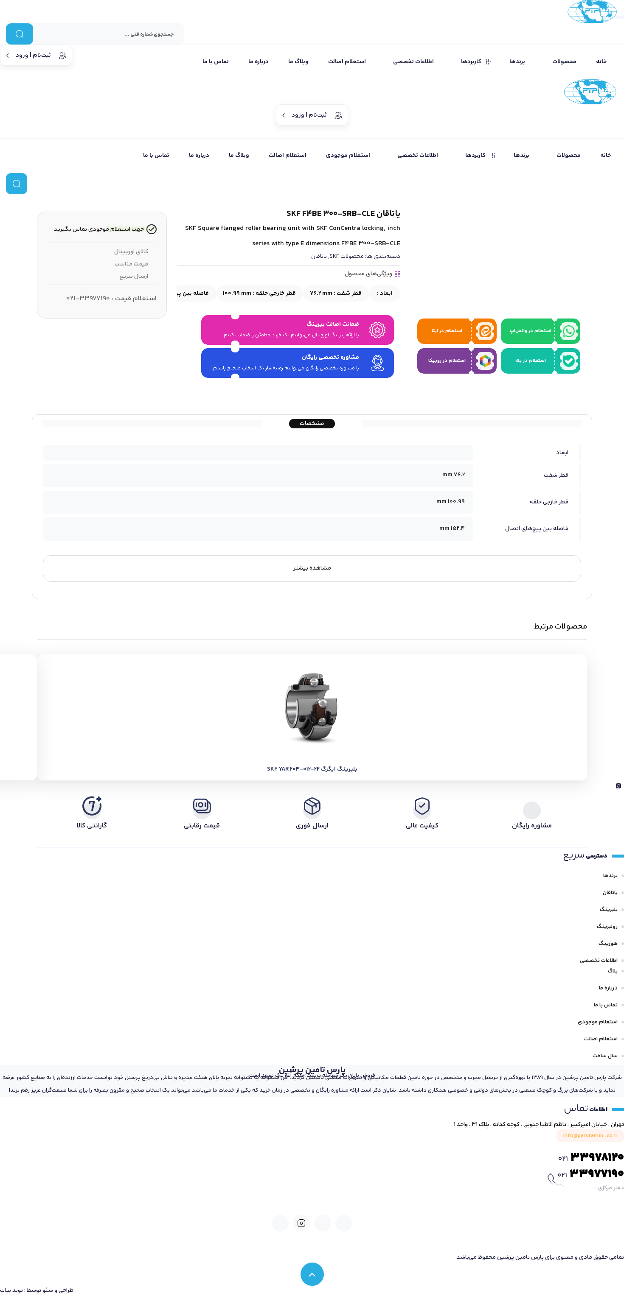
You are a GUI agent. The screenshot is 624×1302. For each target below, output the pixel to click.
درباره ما (608, 988)
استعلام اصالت (601, 1039)
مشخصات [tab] (312, 423)
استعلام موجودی (598, 1022)
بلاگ (613, 971)
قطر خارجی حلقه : (259, 293)
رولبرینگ (607, 926)
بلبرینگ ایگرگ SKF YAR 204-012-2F (312, 769)
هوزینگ (608, 943)
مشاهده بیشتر (312, 568)
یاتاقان (319, 256)
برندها (610, 876)
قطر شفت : (336, 293)
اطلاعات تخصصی (599, 960)
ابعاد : (384, 293)
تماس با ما (606, 1005)
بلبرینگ (609, 909)
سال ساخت (605, 1056)
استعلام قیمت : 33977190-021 (111, 298)
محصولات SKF (346, 256)
